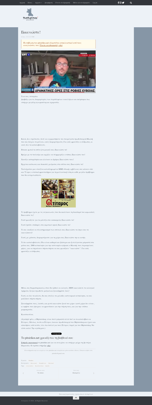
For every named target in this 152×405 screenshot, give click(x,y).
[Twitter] (123, 2)
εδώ (48, 345)
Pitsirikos (31, 360)
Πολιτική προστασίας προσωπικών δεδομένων (76, 394)
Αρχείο (37, 2)
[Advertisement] (58, 120)
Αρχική (22, 2)
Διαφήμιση (49, 2)
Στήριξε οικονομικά (29, 342)
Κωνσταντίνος (39, 366)
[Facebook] (118, 2)
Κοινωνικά (34, 363)
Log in (95, 2)
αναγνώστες (29, 366)
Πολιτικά (51, 363)
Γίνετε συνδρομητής (62, 2)
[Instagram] (120, 2)
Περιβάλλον (42, 363)
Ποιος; (30, 2)
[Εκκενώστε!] (58, 71)
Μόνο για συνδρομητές (81, 2)
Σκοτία (47, 366)
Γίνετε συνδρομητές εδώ (51, 45)
